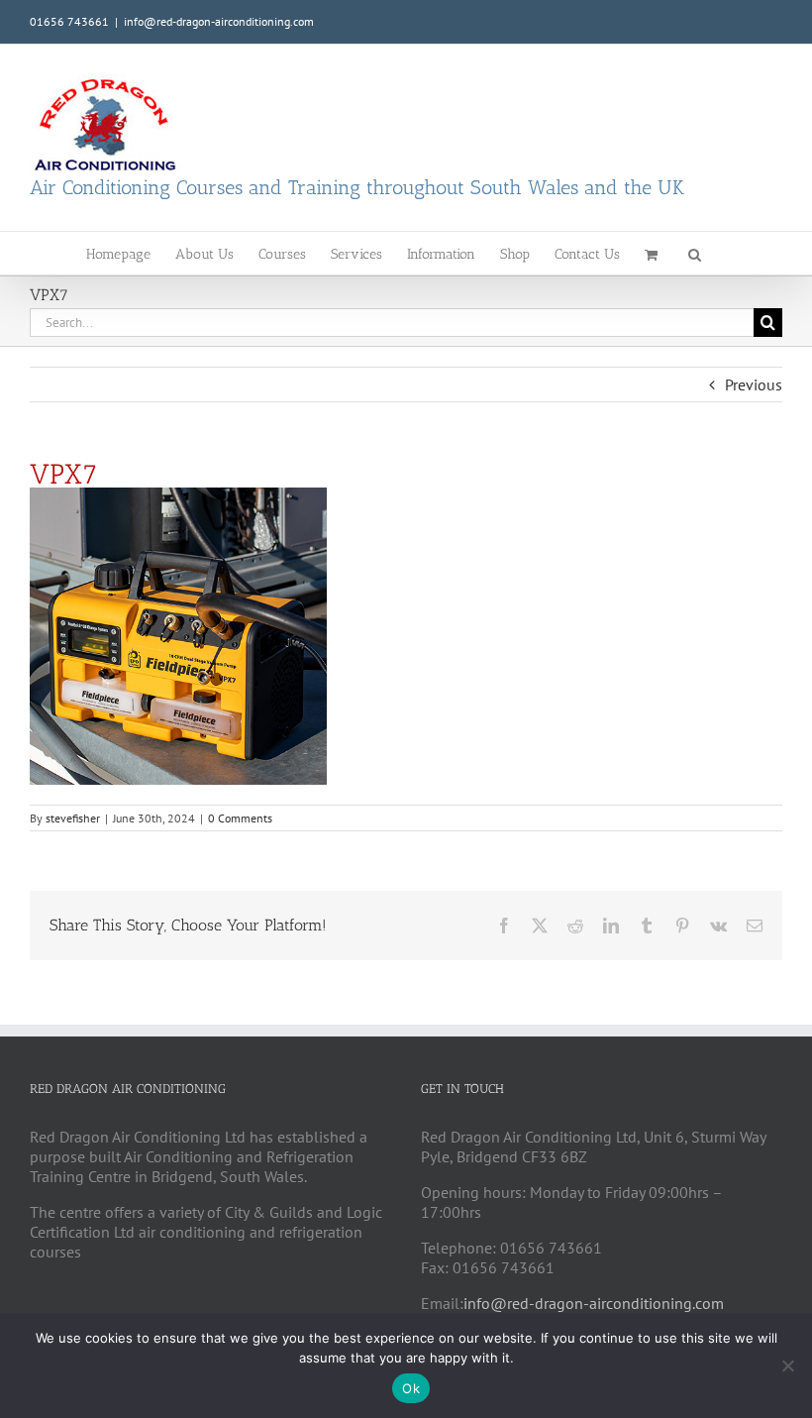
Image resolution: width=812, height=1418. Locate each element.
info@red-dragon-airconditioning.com (219, 21)
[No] (787, 1365)
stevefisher (73, 818)
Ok (411, 1388)
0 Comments (240, 818)
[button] (694, 253)
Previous (753, 384)
